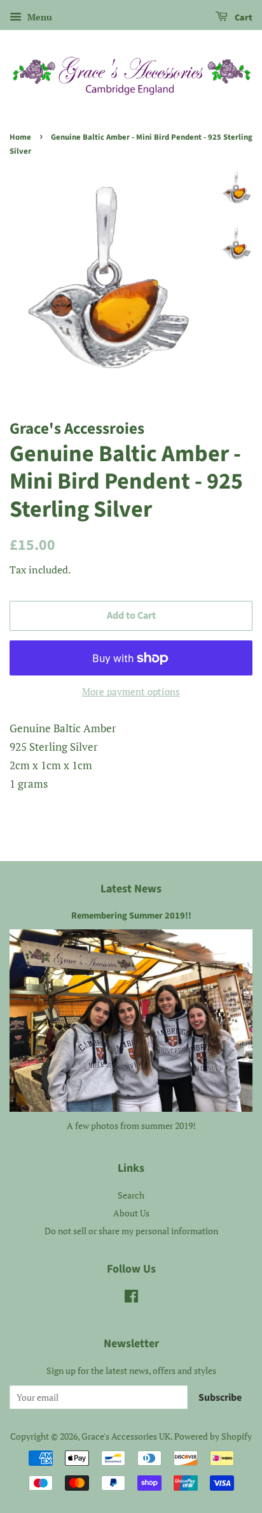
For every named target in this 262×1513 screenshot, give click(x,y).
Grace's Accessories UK (125, 1436)
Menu (38, 17)
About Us (131, 1213)
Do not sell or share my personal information (131, 1231)
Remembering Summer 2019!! (131, 915)
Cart (242, 17)
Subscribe (220, 1398)
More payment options (131, 691)
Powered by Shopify (213, 1436)
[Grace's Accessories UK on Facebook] (131, 1298)
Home (20, 137)
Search (131, 1195)
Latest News (131, 889)
